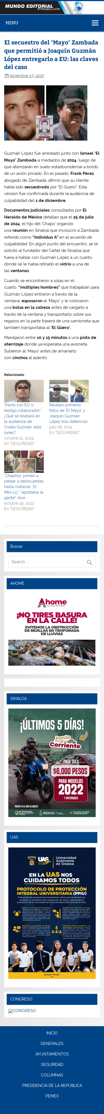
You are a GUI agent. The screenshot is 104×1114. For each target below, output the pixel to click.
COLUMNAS (52, 1075)
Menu (12, 22)
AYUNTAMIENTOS (52, 1054)
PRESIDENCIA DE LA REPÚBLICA (52, 1086)
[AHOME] (51, 630)
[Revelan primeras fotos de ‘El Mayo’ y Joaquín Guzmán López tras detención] (69, 391)
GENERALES (52, 1044)
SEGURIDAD (52, 1065)
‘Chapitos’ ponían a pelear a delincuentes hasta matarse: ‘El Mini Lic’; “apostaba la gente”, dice (24, 486)
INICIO (52, 1033)
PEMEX (52, 1096)
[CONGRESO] (22, 1010)
